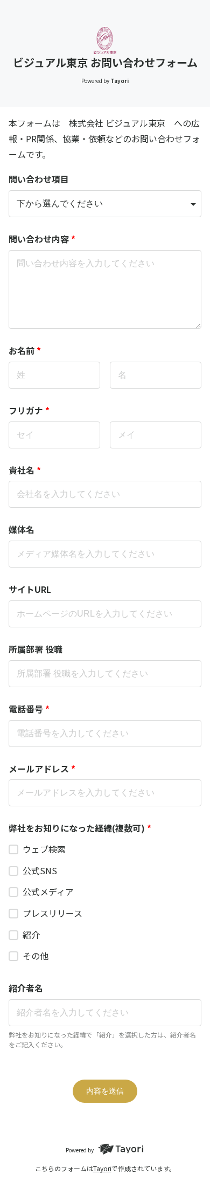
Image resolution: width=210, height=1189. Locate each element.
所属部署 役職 (35, 648)
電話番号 (29, 708)
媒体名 (21, 529)
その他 (35, 955)
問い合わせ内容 (42, 238)
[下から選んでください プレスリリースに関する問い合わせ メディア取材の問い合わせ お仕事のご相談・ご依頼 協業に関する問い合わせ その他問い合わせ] (105, 203)
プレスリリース (52, 913)
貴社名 (25, 470)
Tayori (102, 1168)
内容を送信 (105, 1091)
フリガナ (29, 410)
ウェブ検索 (44, 848)
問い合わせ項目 (39, 178)
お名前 (25, 350)
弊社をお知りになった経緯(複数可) (80, 827)
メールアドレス (42, 768)
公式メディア (48, 891)
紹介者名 (26, 987)
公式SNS (40, 870)
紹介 (31, 934)
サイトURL (30, 589)
